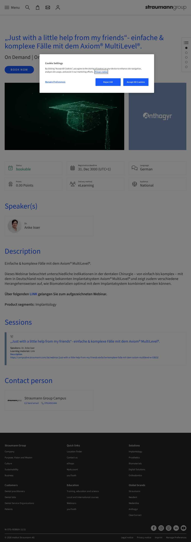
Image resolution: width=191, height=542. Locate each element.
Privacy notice (101, 71)
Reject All (108, 82)
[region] (97, 73)
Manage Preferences (55, 81)
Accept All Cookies (136, 82)
